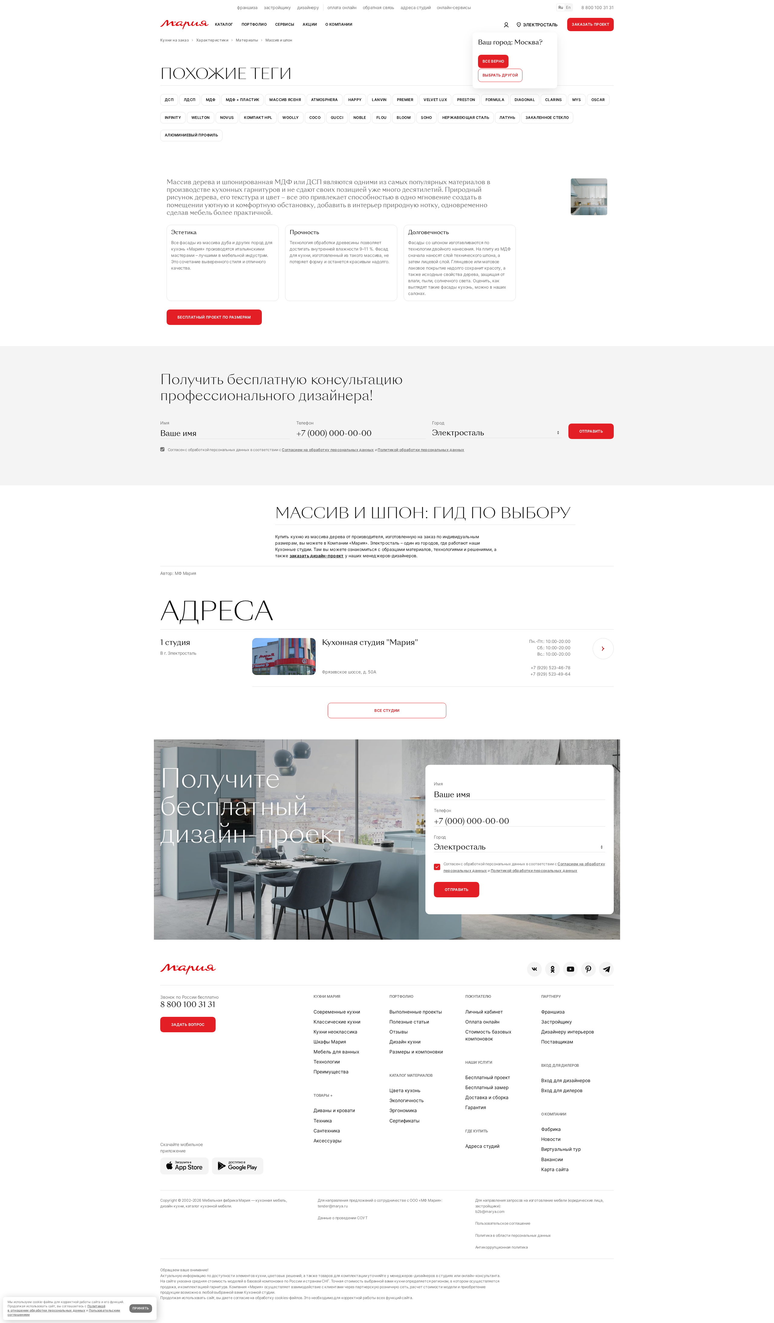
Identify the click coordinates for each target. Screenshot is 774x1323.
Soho (426, 117)
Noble (359, 117)
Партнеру (551, 996)
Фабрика (551, 1129)
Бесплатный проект (487, 1077)
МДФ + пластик (242, 99)
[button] (536, 24)
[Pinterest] (588, 969)
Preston (466, 99)
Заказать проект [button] (590, 24)
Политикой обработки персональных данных (421, 449)
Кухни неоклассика (335, 1032)
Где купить (476, 1131)
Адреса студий (482, 1146)
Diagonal (525, 99)
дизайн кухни (172, 1206)
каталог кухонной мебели (208, 1206)
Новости (551, 1139)
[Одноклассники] (552, 969)
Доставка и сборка (487, 1097)
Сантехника (327, 1131)
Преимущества (331, 1072)
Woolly (290, 117)
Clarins (553, 99)
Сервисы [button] (284, 24)
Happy (355, 99)
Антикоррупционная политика (501, 1247)
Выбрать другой (500, 75)
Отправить (591, 431)
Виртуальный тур (561, 1149)
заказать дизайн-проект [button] (317, 555)
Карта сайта (555, 1169)
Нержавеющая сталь (465, 117)
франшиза (247, 7)
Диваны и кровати (334, 1110)
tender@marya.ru (333, 1206)
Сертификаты (404, 1121)
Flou (381, 117)
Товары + (323, 1095)
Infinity (173, 117)
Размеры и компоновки (416, 1052)
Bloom (404, 117)
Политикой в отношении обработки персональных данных (56, 1308)
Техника (323, 1121)
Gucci (337, 117)
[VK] (534, 969)
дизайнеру (308, 7)
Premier (405, 99)
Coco (314, 117)
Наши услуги (478, 1062)
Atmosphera (324, 99)
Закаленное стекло (547, 117)
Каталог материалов (411, 1075)
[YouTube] (570, 969)
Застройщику (556, 1022)
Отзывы (398, 1032)
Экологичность (406, 1100)
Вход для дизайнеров (565, 1080)
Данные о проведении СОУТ (343, 1218)
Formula (495, 99)
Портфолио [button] (254, 24)
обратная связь (378, 7)
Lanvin (379, 99)
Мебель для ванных (336, 1052)
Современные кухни (337, 1012)
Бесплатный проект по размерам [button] (214, 317)
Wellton (200, 117)
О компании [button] (338, 24)
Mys (576, 99)
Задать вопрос (188, 1024)
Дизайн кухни (405, 1042)
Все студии (387, 710)
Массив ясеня (285, 99)
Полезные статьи (409, 1022)
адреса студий (416, 7)
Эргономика (403, 1110)
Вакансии (552, 1159)
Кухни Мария (327, 996)
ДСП (169, 99)
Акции (310, 24)
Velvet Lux (435, 99)
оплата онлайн (341, 7)
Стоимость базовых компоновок (488, 1035)
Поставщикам (557, 1042)
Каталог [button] (224, 24)
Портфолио (401, 996)
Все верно (493, 61)
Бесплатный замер (487, 1087)
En (568, 7)
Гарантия (475, 1107)
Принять (140, 1308)
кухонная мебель (270, 1200)
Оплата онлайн (482, 1022)
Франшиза (553, 1012)
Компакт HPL (258, 117)
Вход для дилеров (560, 1065)
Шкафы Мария (330, 1042)
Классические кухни (337, 1022)
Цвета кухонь (405, 1090)
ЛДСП (189, 99)
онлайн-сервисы (454, 7)
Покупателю (478, 996)
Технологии (327, 1062)
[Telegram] (606, 969)
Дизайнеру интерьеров (567, 1032)
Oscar (598, 99)
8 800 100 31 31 (597, 7)
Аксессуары (328, 1141)
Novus (227, 117)
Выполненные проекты (415, 1012)
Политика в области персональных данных (513, 1235)
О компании (554, 1114)
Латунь (507, 117)
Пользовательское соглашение (502, 1223)
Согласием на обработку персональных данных (328, 449)
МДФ (211, 99)
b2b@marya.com (490, 1211)
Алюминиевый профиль (191, 135)
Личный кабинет (484, 1012)
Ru (560, 7)
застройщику (277, 7)
